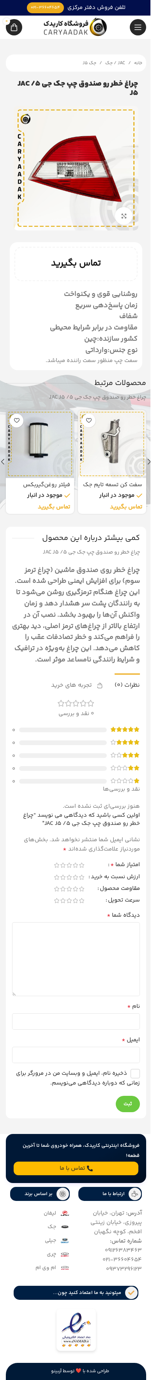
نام (127, 1012)
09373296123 (118, 1274)
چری (48, 1259)
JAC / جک (109, 63)
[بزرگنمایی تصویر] (118, 210)
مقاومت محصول (114, 894)
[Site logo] (73, 27)
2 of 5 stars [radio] (69, 870)
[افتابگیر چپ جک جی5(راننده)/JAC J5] (37, 438)
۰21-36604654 (116, 1265)
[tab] (121, 690)
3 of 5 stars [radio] (63, 870)
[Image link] (73, 1336)
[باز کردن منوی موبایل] (132, 27)
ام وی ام (43, 1273)
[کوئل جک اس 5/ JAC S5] (109, 438)
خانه (132, 63)
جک (49, 1232)
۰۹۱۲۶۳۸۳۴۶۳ (117, 1256)
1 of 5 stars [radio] (75, 870)
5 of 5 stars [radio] (51, 870)
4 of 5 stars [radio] (57, 870)
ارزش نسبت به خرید (109, 883)
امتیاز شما (119, 871)
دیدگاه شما (117, 921)
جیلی (47, 1246)
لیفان (47, 1219)
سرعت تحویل (118, 906)
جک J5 (83, 63)
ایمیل (125, 1045)
